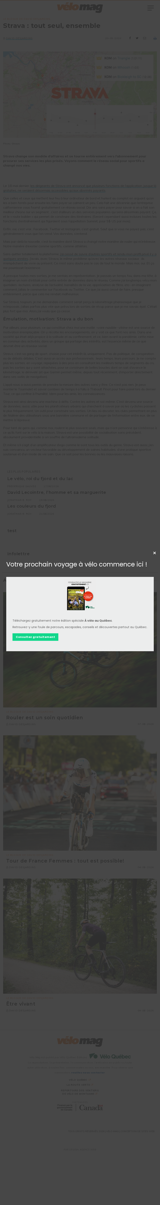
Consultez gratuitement (35, 637)
